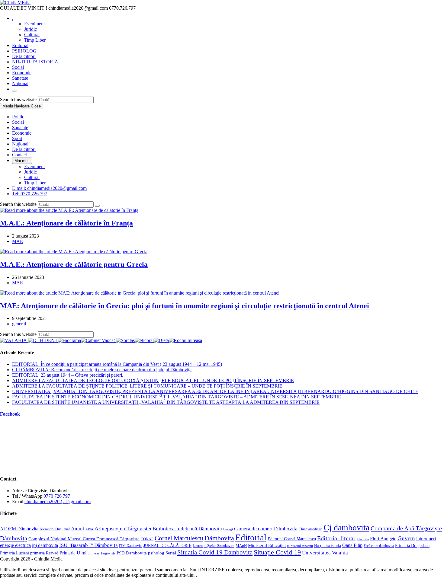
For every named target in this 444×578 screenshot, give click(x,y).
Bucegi (228, 529)
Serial (171, 553)
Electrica (363, 539)
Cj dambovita (346, 527)
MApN (241, 545)
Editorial (250, 537)
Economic (21, 133)
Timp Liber (35, 182)
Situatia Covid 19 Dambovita (215, 552)
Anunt (77, 528)
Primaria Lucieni (14, 553)
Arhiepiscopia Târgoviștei (123, 528)
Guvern (406, 538)
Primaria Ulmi (73, 553)
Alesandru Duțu (51, 529)
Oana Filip (352, 545)
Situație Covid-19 (277, 552)
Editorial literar (336, 538)
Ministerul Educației (267, 545)
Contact (19, 154)
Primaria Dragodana (412, 545)
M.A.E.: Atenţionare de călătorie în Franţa (66, 223)
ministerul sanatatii (300, 546)
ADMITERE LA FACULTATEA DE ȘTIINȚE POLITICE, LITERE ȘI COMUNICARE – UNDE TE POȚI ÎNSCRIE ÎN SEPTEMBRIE (147, 385)
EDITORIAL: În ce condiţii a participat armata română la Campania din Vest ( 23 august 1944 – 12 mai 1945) (117, 364)
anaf (67, 529)
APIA (89, 529)
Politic (18, 116)
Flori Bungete (383, 538)
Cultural (32, 177)
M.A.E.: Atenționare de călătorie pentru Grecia (74, 264)
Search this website (19, 99)
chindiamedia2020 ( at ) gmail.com (57, 501)
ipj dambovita (45, 545)
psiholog (156, 552)
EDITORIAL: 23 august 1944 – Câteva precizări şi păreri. (67, 375)
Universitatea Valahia (325, 553)
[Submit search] (97, 206)
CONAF (147, 539)
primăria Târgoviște (101, 553)
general (19, 323)
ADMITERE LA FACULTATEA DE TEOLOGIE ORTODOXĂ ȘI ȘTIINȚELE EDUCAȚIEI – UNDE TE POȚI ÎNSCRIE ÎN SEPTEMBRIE (153, 380)
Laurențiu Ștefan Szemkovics (213, 546)
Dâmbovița (219, 538)
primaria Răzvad (44, 553)
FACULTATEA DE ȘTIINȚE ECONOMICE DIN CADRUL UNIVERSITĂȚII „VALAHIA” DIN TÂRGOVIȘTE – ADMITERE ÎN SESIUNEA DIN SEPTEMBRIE (176, 396)
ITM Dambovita (130, 546)
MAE (17, 241)
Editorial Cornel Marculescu (292, 538)
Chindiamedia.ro (310, 529)
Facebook (10, 414)
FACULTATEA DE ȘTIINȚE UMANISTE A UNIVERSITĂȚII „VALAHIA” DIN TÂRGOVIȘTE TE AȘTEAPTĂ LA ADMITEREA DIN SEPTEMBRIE (166, 402)
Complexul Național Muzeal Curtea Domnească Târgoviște (84, 538)
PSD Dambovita (132, 553)
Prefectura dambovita (379, 546)
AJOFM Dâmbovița (19, 528)
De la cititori (24, 149)
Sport (17, 138)
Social (18, 122)
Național (20, 143)
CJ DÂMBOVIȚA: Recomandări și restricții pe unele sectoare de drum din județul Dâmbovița (101, 369)
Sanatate (20, 127)
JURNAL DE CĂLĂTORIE (167, 545)
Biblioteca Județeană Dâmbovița (187, 529)
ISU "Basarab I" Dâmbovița (88, 545)
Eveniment (34, 166)
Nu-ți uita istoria (327, 546)
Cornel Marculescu (179, 538)
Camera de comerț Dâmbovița (266, 529)
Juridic (30, 171)
